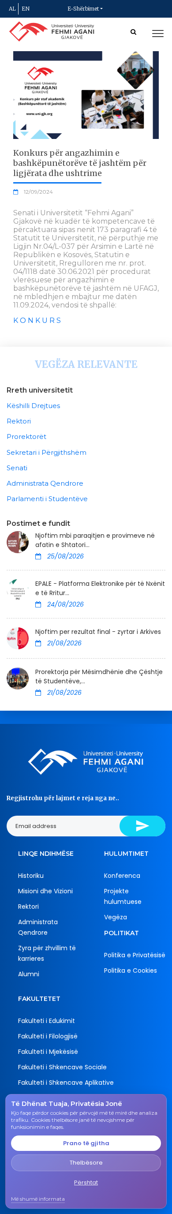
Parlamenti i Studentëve (47, 499)
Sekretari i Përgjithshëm (46, 452)
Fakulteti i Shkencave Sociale (62, 1067)
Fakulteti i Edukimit (46, 1020)
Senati (17, 468)
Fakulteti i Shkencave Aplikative (66, 1082)
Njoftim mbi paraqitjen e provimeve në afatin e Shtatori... (95, 540)
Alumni (28, 974)
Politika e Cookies (130, 970)
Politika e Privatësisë (134, 955)
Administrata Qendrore (45, 483)
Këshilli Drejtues (33, 405)
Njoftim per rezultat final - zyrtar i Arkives (98, 631)
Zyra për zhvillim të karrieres (47, 953)
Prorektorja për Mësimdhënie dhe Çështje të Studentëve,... (99, 676)
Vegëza (115, 917)
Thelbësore (86, 1162)
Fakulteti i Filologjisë (48, 1036)
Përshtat (86, 1182)
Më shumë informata (38, 1198)
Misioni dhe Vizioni (45, 891)
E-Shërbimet (83, 8)
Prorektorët (26, 436)
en (26, 8)
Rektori (19, 421)
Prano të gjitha (86, 1143)
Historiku (31, 875)
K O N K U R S (37, 320)
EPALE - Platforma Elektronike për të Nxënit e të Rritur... (100, 588)
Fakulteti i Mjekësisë (48, 1051)
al (12, 8)
